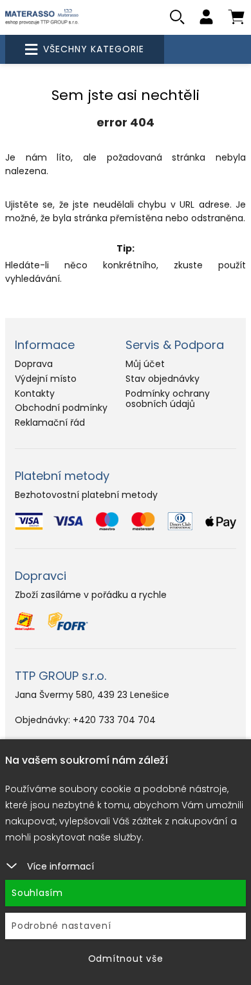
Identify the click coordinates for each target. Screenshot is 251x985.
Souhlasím (37, 892)
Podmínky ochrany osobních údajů (168, 399)
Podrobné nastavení (61, 925)
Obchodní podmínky (61, 407)
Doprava (34, 363)
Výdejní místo (46, 378)
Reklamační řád (50, 422)
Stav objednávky (163, 378)
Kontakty (35, 393)
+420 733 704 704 (114, 719)
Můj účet (145, 363)
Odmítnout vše (125, 958)
